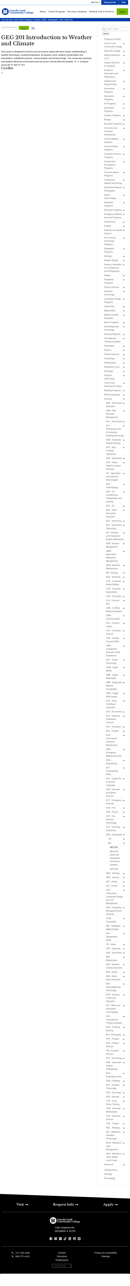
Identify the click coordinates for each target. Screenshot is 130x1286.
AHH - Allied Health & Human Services (113, 465)
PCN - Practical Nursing (113, 1029)
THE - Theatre (112, 1123)
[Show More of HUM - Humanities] (123, 918)
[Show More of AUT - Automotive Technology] (123, 525)
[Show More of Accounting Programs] (123, 89)
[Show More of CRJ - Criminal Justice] (123, 623)
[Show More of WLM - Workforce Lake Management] (123, 1143)
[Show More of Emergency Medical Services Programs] (123, 214)
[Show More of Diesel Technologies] (123, 195)
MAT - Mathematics (111, 958)
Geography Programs (109, 250)
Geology (108, 255)
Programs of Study (112, 39)
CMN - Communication (113, 617)
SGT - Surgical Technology (112, 1086)
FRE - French (112, 811)
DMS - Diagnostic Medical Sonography (114, 685)
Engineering (109, 221)
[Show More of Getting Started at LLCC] (123, 55)
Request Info (110, 2)
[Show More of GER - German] (123, 877)
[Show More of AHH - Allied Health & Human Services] (123, 463)
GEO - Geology (113, 873)
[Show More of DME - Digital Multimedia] (123, 675)
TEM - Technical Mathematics (113, 1110)
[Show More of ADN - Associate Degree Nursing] (123, 440)
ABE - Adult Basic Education (114, 404)
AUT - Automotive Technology (114, 526)
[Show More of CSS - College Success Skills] (123, 638)
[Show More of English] (123, 226)
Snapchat (79, 1238)
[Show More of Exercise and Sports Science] (123, 230)
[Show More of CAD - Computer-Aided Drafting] (123, 581)
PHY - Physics (112, 1038)
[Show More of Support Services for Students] (123, 63)
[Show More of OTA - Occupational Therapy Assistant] (123, 1016)
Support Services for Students (112, 64)
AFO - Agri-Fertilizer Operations (111, 450)
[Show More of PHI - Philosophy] (123, 1035)
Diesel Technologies (110, 196)
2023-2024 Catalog (23, 19)
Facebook (51, 1238)
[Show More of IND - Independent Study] (123, 934)
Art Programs (110, 103)
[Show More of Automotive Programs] (123, 108)
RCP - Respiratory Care (113, 1075)
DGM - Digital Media (112, 669)
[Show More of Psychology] (123, 359)
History (107, 275)
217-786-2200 (22, 1253)
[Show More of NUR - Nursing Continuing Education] (123, 995)
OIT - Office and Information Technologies (113, 1008)
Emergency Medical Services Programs (113, 216)
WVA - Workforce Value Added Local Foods (113, 1157)
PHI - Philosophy (113, 1034)
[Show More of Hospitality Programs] (123, 280)
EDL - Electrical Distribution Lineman (113, 719)
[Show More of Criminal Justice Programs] (123, 172)
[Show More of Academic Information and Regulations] (123, 70)
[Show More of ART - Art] (123, 506)
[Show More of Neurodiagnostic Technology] (123, 327)
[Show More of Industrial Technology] (123, 291)
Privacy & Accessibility (105, 1253)
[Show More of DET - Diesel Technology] (123, 660)
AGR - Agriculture (114, 458)
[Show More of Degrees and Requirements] (123, 81)
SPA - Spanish (112, 1096)
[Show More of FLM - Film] (123, 808)
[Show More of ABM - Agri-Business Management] (123, 411)
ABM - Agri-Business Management (112, 414)
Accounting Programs (109, 90)
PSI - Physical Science (112, 1052)
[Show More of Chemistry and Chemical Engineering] (123, 128)
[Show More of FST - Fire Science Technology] (123, 816)
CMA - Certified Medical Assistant (114, 609)
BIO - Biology (112, 572)
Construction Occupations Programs (110, 164)
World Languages (112, 394)
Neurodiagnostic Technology (111, 328)
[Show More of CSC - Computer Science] (123, 631)
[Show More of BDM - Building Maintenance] (123, 565)
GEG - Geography (50, 19)
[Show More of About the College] (123, 51)
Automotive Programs (109, 109)
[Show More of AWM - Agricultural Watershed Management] (123, 551)
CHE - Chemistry (113, 596)
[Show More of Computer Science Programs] (123, 154)
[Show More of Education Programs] (123, 203)
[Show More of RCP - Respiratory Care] (123, 1073)
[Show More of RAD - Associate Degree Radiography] (123, 1062)
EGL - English (112, 730)
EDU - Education (113, 726)
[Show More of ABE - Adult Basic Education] (123, 403)
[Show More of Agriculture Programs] (123, 96)
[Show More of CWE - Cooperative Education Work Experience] (123, 646)
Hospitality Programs (109, 281)
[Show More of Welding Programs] (123, 390)
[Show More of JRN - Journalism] (123, 953)
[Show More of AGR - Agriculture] (123, 458)
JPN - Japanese (113, 948)
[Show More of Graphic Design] (123, 260)
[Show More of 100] (123, 839)
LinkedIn (69, 1238)
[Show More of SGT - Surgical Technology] (123, 1085)
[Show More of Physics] (123, 350)
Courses (36, 19)
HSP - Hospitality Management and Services (114, 910)
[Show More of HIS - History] (123, 882)
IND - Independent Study (111, 936)
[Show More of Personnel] (123, 1165)
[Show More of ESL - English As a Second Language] (123, 779)
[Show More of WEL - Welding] (123, 1128)
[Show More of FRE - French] (123, 812)
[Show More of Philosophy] (123, 346)
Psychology (109, 358)
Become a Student (77, 11)
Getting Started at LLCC (112, 56)
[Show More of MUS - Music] (123, 972)
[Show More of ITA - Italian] (123, 944)
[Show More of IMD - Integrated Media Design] (123, 926)
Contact (62, 1253)
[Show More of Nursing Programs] (123, 334)
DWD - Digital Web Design (112, 695)
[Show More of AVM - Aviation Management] (123, 544)
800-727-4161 (22, 1256)
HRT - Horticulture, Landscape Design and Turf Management (114, 896)
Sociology (108, 371)
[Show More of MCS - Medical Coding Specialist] (123, 965)
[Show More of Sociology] (123, 371)
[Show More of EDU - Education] (123, 727)
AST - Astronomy (113, 520)
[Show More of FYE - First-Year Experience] (123, 827)
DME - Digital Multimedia (112, 676)
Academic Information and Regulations (111, 73)
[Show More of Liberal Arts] (123, 306)
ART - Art (110, 505)
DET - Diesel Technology (112, 661)
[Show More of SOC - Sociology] (123, 1093)
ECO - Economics (114, 711)
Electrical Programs (113, 209)
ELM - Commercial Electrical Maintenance (112, 740)
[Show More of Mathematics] (123, 311)
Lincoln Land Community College (113, 45)
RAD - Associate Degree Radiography (113, 1065)
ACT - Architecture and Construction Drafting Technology (115, 430)
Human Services (111, 286)
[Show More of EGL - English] (123, 731)
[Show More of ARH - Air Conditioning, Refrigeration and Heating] (123, 492)
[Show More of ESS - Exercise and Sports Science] (123, 789)
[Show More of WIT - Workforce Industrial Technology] (123, 1132)
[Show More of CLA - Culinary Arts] (123, 601)
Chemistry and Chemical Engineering (110, 131)
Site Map (108, 1173)
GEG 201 (114, 847)
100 (109, 838)
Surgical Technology (109, 377)
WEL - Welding (113, 1127)
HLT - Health (111, 885)
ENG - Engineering (111, 762)
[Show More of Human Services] (123, 287)
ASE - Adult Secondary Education (111, 513)
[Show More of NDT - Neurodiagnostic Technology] (123, 984)
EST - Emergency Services (114, 802)
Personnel (108, 1164)
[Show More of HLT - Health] (123, 886)
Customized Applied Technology (113, 181)
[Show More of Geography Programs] (123, 249)
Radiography (110, 362)
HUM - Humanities (111, 920)
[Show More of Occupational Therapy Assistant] (123, 338)
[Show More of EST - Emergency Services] (123, 800)
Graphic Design (111, 260)
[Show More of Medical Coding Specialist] (123, 315)
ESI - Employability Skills (112, 771)
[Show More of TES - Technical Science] (123, 1116)
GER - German (112, 877)
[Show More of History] (123, 275)
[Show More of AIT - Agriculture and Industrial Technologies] (123, 473)
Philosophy (109, 345)
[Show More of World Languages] (123, 395)
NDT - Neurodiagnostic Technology (113, 987)
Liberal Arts (109, 306)
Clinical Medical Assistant (111, 140)
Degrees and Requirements (110, 82)
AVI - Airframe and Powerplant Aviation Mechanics (115, 536)
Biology (107, 119)
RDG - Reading (113, 1080)
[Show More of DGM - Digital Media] (123, 667)
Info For (95, 2)
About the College (112, 50)
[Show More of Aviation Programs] (123, 115)
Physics (107, 349)
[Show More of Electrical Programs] (123, 210)
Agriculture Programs (109, 97)
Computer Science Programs (112, 155)
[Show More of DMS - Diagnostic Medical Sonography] (123, 682)
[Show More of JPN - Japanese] (123, 949)
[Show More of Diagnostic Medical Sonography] (123, 187)
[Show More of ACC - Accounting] (123, 422)
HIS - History (111, 881)
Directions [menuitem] (62, 1256)
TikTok (65, 1238)
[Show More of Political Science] (123, 354)
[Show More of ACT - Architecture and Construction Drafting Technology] (123, 426)
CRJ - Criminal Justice (112, 624)
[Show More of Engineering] (123, 222)
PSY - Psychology (114, 1058)
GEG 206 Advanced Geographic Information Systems (115, 858)
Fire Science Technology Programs (110, 241)
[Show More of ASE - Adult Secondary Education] (123, 510)
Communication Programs (111, 148)
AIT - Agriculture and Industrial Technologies (113, 476)
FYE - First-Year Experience (113, 828)
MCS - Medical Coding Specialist (114, 966)
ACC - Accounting (114, 421)
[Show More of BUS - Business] (123, 577)
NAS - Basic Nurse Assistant (113, 978)
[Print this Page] (33, 29)
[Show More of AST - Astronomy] (123, 521)
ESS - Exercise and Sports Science (113, 792)
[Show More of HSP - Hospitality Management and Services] (123, 908)
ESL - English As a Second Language (113, 782)
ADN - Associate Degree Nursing (113, 441)
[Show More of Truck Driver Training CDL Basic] (123, 383)
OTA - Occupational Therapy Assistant (114, 1019)
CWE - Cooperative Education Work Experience (113, 650)
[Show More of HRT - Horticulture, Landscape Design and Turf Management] (123, 890)
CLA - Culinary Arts (112, 602)
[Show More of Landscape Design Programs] (123, 299)
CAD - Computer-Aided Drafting (113, 583)
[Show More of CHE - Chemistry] (123, 596)
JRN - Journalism (114, 952)
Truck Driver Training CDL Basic (113, 384)
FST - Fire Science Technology (111, 819)
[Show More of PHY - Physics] (123, 1039)
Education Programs (108, 204)
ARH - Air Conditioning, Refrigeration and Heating (114, 496)
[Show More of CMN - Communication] (123, 616)
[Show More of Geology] (123, 256)
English (107, 225)
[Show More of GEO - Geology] (123, 873)
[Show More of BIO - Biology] (123, 573)
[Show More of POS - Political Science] (123, 1043)
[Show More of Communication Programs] (123, 146)
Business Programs (113, 123)
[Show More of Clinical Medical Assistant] (123, 139)
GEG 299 (114, 868)
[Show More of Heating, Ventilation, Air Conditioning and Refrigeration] (123, 265)
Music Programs (111, 322)
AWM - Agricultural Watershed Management (112, 555)
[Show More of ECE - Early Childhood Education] (123, 701)
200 (61, 19)
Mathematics (110, 310)
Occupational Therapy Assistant (112, 340)
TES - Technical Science (113, 1117)
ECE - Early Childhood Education (111, 704)
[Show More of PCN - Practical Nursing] (123, 1027)
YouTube (74, 1238)
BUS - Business (113, 576)
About (43, 11)
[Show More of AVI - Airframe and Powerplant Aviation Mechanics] (123, 533)
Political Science (111, 354)
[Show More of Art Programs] (123, 104)
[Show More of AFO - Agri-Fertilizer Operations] (123, 447)
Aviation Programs (112, 115)
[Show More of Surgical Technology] (123, 375)
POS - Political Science (112, 1044)
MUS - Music (112, 971)
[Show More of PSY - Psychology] (123, 1058)
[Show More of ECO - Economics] (123, 712)
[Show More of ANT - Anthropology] (123, 484)
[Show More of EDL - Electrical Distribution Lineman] (123, 716)
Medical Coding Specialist (111, 316)
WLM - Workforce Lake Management (113, 1146)
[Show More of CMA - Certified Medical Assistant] (123, 608)
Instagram (55, 1238)
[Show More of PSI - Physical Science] (123, 1051)
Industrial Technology (109, 293)
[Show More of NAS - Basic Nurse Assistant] (123, 976)
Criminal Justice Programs (111, 174)
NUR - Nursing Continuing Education (112, 998)
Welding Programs (112, 390)
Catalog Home (110, 1169)
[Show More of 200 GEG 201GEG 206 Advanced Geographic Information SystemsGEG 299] (123, 843)
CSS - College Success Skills (112, 639)
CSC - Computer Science (113, 632)
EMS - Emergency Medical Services (113, 752)
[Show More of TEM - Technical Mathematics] (123, 1109)
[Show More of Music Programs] (123, 322)
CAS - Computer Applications (113, 590)
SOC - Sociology (113, 1092)
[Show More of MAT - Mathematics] (123, 957)
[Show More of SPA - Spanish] (123, 1097)
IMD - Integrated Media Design (113, 927)
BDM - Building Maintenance (113, 567)
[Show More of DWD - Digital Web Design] (123, 693)
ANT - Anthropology (112, 486)
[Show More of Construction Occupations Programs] (123, 162)
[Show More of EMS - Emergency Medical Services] (123, 749)
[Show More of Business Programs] (123, 124)
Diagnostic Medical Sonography (112, 189)
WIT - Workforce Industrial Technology (113, 1135)
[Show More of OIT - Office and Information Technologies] (123, 1006)
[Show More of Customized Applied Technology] (123, 180)
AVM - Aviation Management (112, 545)
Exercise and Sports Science (113, 232)
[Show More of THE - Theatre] (123, 1124)
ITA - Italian (111, 944)
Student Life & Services (101, 11)
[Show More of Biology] (123, 120)
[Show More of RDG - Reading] (123, 1081)
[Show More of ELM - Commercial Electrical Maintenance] (123, 735)
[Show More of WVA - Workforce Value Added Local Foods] (123, 1154)
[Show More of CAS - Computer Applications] (123, 589)
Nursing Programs (112, 333)
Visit (123, 2)
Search (106, 34)
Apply (122, 11)
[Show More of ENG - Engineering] (123, 760)
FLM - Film (111, 807)
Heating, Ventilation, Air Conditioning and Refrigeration (113, 267)
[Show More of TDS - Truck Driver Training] (123, 1101)
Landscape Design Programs (112, 300)
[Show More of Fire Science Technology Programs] (123, 238)
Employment (62, 1260)
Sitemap (105, 1256)
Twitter (60, 1238)
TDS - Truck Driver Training (112, 1102)
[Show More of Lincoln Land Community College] (123, 43)
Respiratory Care (111, 366)
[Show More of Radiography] (123, 363)
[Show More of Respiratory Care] (123, 367)
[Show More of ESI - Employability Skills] (123, 768)
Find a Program (56, 11)
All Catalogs (109, 1178)
